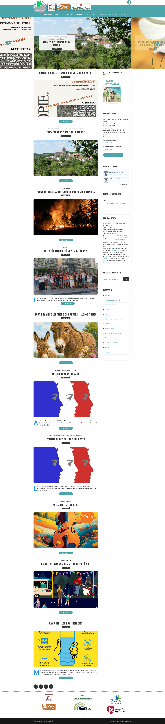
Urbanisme (108, 357)
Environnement (148, 37)
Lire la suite (65, 121)
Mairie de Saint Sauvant (116, 204)
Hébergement (47, 15)
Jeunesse (65, 247)
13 (45, 686)
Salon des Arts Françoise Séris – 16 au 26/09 (65, 73)
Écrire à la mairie (113, 155)
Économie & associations (107, 15)
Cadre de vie (90, 15)
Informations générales (49, 39)
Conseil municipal (70, 436)
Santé (155, 37)
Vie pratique (79, 15)
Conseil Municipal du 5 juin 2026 (65, 439)
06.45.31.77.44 (120, 240)
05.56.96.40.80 (122, 236)
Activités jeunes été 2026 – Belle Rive (66, 251)
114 (115, 234)
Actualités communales (51, 37)
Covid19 (107, 310)
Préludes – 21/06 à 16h (65, 505)
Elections (73, 370)
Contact (122, 15)
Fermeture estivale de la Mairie (48, 44)
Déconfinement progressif (114, 319)
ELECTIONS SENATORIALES (65, 374)
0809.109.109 (115, 250)
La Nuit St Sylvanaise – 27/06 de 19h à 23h (65, 564)
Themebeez (127, 721)
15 (126, 223)
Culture (140, 37)
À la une (40, 37)
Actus (38, 15)
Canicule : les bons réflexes (65, 623)
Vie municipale (68, 15)
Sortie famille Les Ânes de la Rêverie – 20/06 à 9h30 (66, 314)
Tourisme (57, 15)
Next (51, 686)
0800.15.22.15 (107, 259)
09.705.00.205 (122, 238)
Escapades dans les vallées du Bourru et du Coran (145, 44)
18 (111, 226)
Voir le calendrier (123, 184)
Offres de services (111, 343)
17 (114, 228)
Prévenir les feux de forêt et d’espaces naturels (66, 192)
